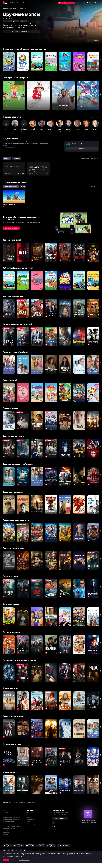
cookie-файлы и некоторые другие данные (64, 853)
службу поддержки (24, 859)
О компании (6, 812)
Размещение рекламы (9, 821)
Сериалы (29, 817)
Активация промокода (33, 824)
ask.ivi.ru (54, 826)
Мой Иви (29, 812)
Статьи (29, 821)
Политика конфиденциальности (12, 826)
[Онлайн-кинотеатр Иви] (5, 3)
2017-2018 (7, 18)
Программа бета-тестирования (11, 817)
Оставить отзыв (7, 834)
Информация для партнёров (11, 819)
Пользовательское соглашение (11, 824)
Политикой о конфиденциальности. (12, 856)
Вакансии (5, 815)
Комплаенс (6, 832)
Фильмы (29, 815)
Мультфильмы (31, 819)
